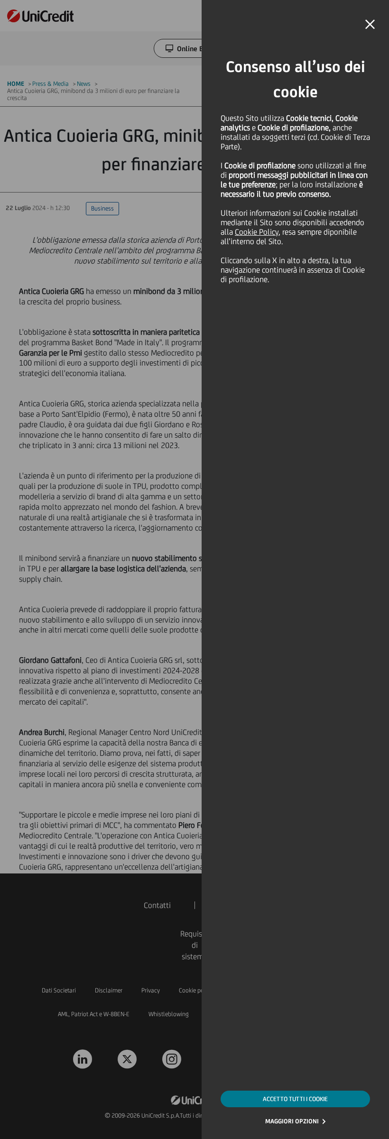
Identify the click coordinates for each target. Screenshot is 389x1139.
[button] (370, 24)
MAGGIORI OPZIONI (292, 1121)
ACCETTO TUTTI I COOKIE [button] (295, 1098)
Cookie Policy (256, 232)
